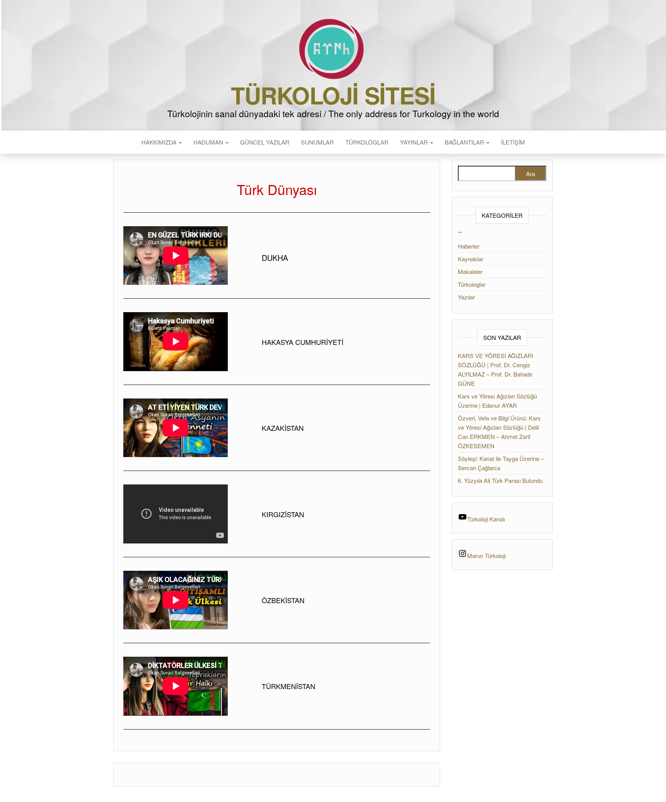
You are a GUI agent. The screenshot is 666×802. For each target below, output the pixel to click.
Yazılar (466, 297)
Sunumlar (317, 142)
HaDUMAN (209, 142)
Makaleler (470, 271)
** (460, 233)
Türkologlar (366, 142)
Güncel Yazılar (264, 142)
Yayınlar (414, 142)
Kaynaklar (470, 259)
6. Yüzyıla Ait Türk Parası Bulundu (500, 480)
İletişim (513, 142)
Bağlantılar (465, 142)
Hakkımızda (159, 142)
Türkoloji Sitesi (333, 94)
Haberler (468, 246)
